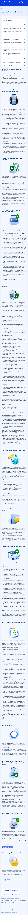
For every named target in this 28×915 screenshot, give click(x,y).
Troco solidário (3, 902)
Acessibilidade (14, 906)
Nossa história (3, 898)
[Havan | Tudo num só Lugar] (7, 1)
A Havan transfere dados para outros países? (12, 42)
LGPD (20, 906)
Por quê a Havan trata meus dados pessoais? (12, 28)
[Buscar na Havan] (18, 1)
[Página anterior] (2, 2)
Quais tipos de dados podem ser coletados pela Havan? (12, 32)
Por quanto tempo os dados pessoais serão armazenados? (11, 54)
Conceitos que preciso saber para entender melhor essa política (13, 24)
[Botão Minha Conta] (22, 2)
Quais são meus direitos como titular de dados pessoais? (12, 50)
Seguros (11, 900)
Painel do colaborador (5, 900)
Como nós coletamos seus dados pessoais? (11, 36)
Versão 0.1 (4, 881)
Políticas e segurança (4, 906)
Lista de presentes (10, 898)
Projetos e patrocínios (11, 902)
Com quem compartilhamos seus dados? (11, 39)
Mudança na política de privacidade (10, 65)
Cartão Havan (16, 900)
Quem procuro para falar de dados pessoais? (12, 62)
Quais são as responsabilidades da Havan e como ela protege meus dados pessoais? (13, 58)
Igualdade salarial (23, 900)
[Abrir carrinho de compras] (25, 1)
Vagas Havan (17, 898)
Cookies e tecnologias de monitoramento (11, 46)
